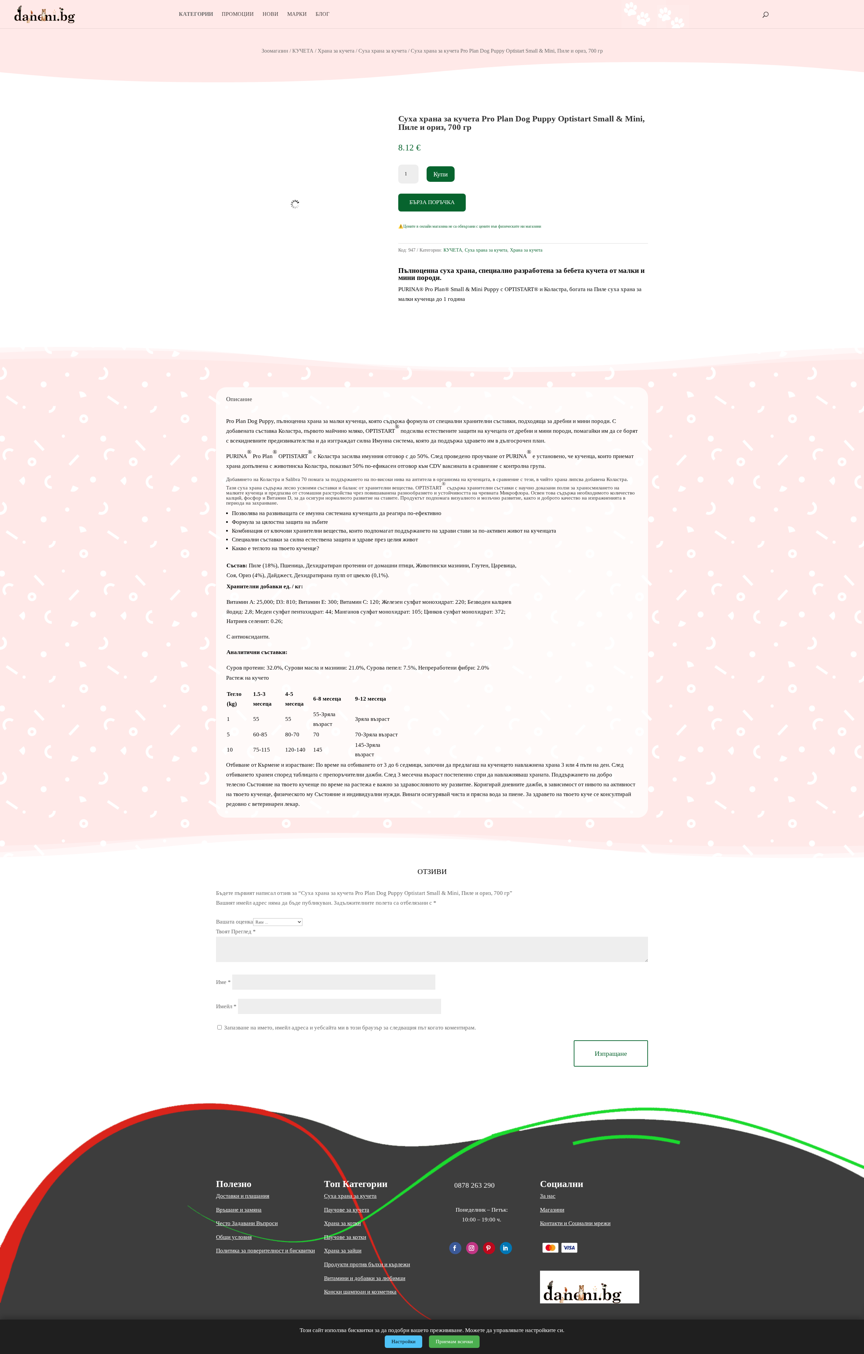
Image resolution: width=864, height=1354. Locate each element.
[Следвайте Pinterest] (489, 1248)
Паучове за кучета (346, 1210)
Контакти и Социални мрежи (575, 1223)
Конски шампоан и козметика (360, 1292)
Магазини (552, 1210)
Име (223, 982)
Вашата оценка (234, 922)
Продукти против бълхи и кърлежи (367, 1264)
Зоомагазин (275, 51)
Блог (322, 14)
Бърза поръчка (432, 202)
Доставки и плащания (242, 1196)
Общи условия (234, 1237)
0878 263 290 (474, 1185)
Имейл (226, 1006)
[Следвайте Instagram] (472, 1248)
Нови (270, 14)
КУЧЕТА (303, 51)
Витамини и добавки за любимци (364, 1278)
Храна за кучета (336, 51)
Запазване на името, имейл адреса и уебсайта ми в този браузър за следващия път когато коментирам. (350, 1027)
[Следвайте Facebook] (455, 1248)
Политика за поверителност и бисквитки (265, 1250)
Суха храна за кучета (382, 51)
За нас (548, 1196)
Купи (440, 174)
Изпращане (611, 1053)
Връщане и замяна (239, 1210)
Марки (297, 14)
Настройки (403, 1341)
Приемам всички (454, 1341)
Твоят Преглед (236, 931)
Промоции (238, 14)
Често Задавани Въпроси (247, 1223)
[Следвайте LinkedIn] (506, 1248)
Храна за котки (342, 1223)
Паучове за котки (345, 1237)
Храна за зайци (342, 1250)
